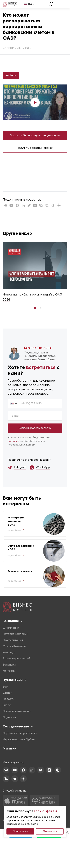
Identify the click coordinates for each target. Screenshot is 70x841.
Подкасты (9, 717)
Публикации (13, 680)
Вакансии (9, 665)
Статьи (7, 693)
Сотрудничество (16, 726)
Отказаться (50, 831)
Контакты (9, 671)
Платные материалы (17, 711)
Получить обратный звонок (35, 148)
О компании (11, 628)
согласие (13, 441)
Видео (7, 705)
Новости (8, 699)
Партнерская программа (20, 733)
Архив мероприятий (16, 658)
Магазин (9, 748)
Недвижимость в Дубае (19, 739)
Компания (11, 621)
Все (5, 687)
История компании (15, 634)
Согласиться (20, 831)
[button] (35, 308)
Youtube (11, 75)
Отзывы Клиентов (14, 646)
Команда (9, 652)
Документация (13, 640)
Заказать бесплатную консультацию (35, 135)
